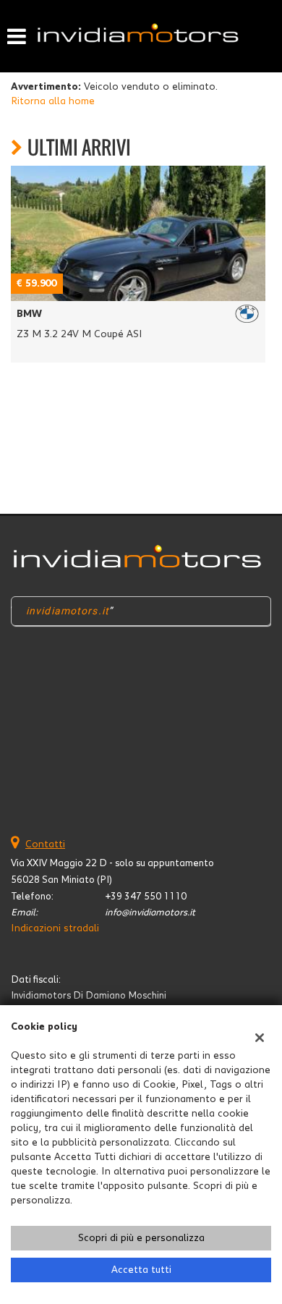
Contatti (45, 844)
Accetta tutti (141, 1270)
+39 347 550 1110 (146, 897)
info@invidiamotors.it (150, 912)
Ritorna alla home (53, 101)
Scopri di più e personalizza (141, 1238)
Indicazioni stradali (55, 928)
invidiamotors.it (67, 611)
